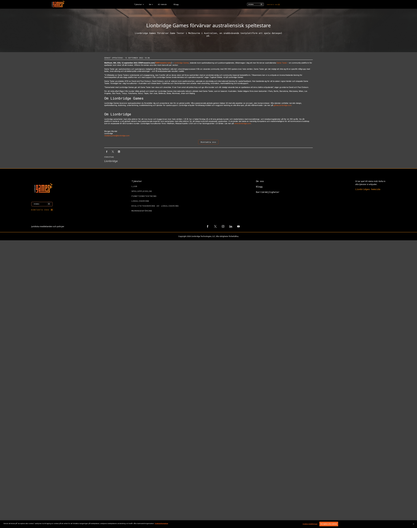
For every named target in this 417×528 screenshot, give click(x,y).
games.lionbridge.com (282, 105)
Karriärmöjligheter (267, 192)
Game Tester (282, 63)
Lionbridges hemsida (367, 189)
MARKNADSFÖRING (142, 211)
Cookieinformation (161, 523)
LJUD (134, 186)
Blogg (259, 186)
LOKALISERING (140, 201)
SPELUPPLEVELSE (142, 191)
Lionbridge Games (181, 63)
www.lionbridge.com (242, 123)
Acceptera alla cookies (329, 524)
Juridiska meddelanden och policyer (47, 226)
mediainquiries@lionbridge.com (116, 135)
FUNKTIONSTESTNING (144, 196)
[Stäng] (413, 524)
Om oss (260, 181)
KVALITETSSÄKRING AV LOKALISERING (155, 206)
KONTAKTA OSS (272, 4)
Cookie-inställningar (310, 524)
